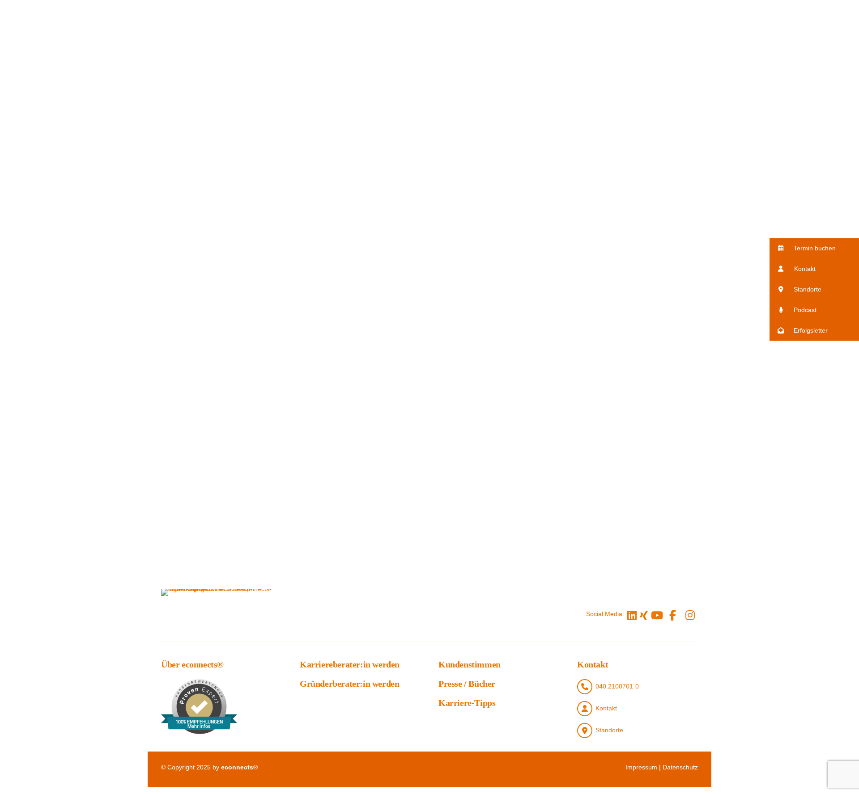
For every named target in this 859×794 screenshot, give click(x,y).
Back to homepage (622, 372)
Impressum (641, 767)
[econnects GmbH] (219, 614)
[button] (814, 248)
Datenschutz (680, 767)
